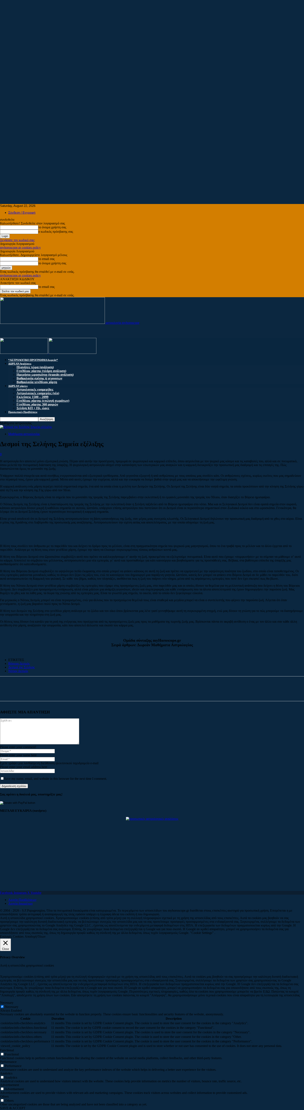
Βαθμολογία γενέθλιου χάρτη (37, 382)
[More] (47, 692)
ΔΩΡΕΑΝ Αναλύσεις (19, 363)
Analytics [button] (6, 1073)
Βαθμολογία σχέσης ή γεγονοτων (39, 378)
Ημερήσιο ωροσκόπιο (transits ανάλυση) (45, 374)
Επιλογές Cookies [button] (12, 936)
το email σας (46, 259)
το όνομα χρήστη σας (52, 227)
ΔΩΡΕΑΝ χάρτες (18, 385)
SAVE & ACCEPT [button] (12, 1108)
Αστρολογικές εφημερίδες (35, 389)
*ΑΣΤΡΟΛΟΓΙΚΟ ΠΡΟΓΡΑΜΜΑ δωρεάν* (33, 359)
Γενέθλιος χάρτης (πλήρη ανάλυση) (41, 371)
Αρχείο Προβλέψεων (22, 899)
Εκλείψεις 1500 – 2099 (32, 397)
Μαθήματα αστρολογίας (24, 434)
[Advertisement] (124, 29)
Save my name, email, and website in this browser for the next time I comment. (55, 778)
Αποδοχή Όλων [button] (35, 936)
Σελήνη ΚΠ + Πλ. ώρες (33, 408)
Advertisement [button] (9, 1085)
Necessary (11, 1007)
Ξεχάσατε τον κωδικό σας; (17, 240)
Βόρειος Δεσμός (19, 663)
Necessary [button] (6, 1002)
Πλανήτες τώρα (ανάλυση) (35, 367)
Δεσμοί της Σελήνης (21, 667)
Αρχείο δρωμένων (20, 903)
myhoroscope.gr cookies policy (20, 247)
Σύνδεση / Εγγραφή (21, 212)
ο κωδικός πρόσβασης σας (55, 231)
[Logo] (24, 352)
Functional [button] (7, 1050)
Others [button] (4, 1096)
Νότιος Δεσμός (18, 671)
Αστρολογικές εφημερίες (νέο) (38, 393)
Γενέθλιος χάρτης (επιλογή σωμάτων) (43, 400)
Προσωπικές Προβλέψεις (22, 412)
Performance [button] (8, 1062)
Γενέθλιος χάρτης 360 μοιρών (37, 404)
